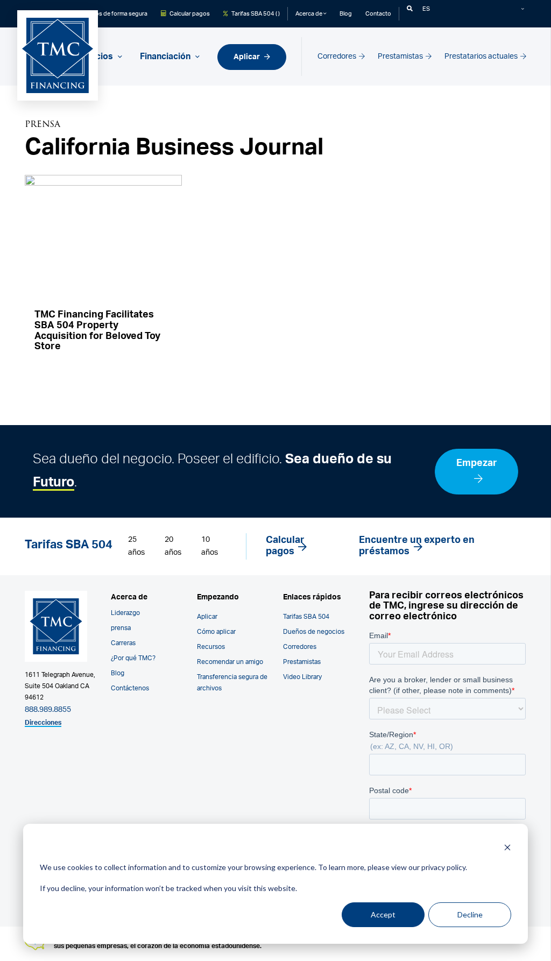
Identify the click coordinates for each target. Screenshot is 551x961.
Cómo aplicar (216, 631)
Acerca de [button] (309, 14)
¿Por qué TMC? (133, 658)
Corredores (337, 56)
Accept (383, 914)
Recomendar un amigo (230, 662)
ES (426, 9)
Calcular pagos (189, 14)
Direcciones (43, 722)
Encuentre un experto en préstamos (417, 546)
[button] (410, 9)
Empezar (476, 463)
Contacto (378, 14)
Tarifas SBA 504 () (255, 14)
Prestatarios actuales (481, 56)
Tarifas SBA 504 (306, 616)
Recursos (211, 647)
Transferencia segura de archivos (232, 682)
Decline (470, 914)
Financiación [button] (166, 56)
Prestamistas (401, 56)
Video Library (302, 677)
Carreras (123, 643)
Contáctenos (130, 688)
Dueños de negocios (313, 631)
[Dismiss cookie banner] (507, 847)
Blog (346, 14)
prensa (121, 628)
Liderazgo (125, 613)
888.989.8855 (48, 709)
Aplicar (248, 57)
